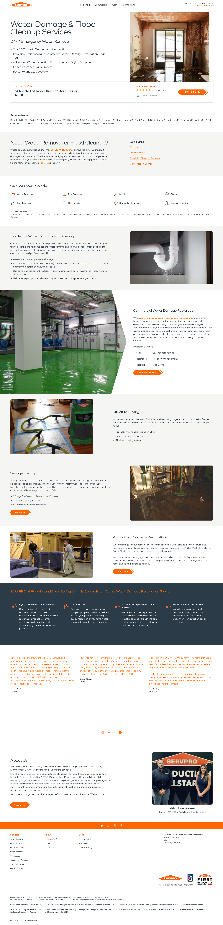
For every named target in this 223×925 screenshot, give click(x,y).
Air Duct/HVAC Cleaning (80, 214)
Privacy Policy (84, 843)
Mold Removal (138, 152)
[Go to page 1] (109, 732)
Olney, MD (47, 120)
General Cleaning (17, 868)
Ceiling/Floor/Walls (117, 214)
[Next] (120, 732)
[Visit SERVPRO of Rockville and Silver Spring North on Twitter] (108, 826)
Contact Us (129, 4)
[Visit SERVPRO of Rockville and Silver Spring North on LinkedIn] (102, 826)
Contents (14, 217)
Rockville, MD (16, 120)
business (45, 162)
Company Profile (51, 839)
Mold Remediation (18, 847)
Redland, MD (60, 120)
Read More (19, 805)
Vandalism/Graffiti (201, 214)
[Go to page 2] (111, 732)
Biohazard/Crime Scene (36, 214)
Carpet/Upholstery (100, 214)
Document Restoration (136, 214)
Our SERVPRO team (61, 149)
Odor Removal (165, 214)
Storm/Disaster (16, 852)
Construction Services (142, 163)
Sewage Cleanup (17, 214)
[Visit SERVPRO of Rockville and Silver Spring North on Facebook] (121, 825)
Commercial (101, 5)
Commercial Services (141, 147)
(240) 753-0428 (204, 5)
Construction (15, 856)
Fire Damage (16, 843)
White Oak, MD (202, 120)
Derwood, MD (108, 120)
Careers (47, 843)
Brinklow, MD (187, 120)
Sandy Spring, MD (143, 120)
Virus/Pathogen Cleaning (58, 214)
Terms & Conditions (87, 839)
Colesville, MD (16, 123)
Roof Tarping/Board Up (183, 214)
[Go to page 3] (114, 732)
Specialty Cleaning (18, 864)
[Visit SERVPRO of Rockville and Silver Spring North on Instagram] (115, 826)
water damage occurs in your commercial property (166, 317)
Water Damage (17, 839)
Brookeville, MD (92, 120)
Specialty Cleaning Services (145, 158)
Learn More (19, 512)
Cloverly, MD (31, 123)
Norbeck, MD (173, 120)
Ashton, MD (159, 120)
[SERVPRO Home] (21, 4)
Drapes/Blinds (152, 214)
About (115, 5)
